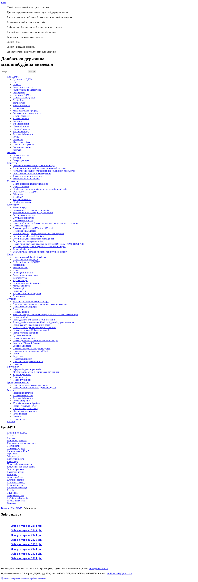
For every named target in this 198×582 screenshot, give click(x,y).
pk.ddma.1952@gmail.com (119, 573)
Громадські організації (18, 382)
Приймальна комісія (23, 220)
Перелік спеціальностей (24, 231)
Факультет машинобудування (27, 176)
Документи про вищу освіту (27, 113)
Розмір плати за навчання (25, 332)
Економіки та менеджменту (26, 178)
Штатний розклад (21, 129)
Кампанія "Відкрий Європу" (27, 343)
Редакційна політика (23, 393)
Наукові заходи (20, 280)
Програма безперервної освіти (28, 361)
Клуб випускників (22, 374)
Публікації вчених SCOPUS (26, 262)
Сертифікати (19, 92)
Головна (5, 508)
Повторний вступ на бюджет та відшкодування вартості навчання (45, 223)
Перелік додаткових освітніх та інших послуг (35, 340)
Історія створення (21, 400)
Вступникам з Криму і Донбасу (28, 236)
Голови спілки (20, 377)
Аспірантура (19, 296)
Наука (10, 254)
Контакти (17, 150)
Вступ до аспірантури (23, 218)
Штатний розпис (21, 126)
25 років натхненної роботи (26, 403)
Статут (16, 82)
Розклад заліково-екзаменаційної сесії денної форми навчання (43, 322)
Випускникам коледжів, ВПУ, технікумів (33, 212)
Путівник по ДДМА (23, 79)
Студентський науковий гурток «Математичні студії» (39, 246)
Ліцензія (17, 84)
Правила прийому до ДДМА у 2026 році (33, 228)
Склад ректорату (21, 155)
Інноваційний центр (23, 272)
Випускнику (13, 366)
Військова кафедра (22, 346)
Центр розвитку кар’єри (25, 306)
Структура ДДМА (22, 95)
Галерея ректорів (21, 160)
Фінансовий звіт (21, 123)
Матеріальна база (21, 142)
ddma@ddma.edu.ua (98, 568)
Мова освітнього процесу (25, 110)
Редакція (11, 390)
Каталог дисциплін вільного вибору (31, 301)
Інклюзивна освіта (22, 147)
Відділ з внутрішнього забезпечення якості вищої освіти (40, 189)
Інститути (12, 163)
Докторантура (20, 278)
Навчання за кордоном (24, 338)
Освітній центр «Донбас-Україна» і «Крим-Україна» (38, 233)
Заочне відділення (22, 249)
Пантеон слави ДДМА (24, 97)
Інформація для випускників (27, 369)
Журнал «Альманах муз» (25, 411)
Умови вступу (20, 207)
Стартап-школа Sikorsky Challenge (29, 257)
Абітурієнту (13, 204)
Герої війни (18, 100)
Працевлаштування (22, 359)
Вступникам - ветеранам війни (28, 241)
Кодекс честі (19, 356)
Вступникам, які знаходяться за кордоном (33, 238)
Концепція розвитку (23, 87)
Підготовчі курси (21, 225)
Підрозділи (12, 181)
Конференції (19, 265)
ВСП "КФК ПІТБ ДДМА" (26, 191)
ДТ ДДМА (18, 197)
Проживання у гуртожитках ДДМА (30, 351)
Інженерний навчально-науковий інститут (34, 165)
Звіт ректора (19, 103)
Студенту (11, 299)
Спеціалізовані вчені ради (25, 275)
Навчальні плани (21, 118)
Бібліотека (18, 194)
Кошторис (18, 121)
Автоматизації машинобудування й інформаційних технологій (44, 171)
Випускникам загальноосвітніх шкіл (31, 210)
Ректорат (11, 152)
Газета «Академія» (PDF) (25, 406)
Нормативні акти (21, 105)
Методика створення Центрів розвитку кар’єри (36, 372)
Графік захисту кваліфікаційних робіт (31, 325)
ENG (3, 2)
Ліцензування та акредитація (27, 90)
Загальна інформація (23, 134)
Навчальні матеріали (23, 395)
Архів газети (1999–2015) (25, 408)
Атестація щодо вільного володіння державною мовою (40, 304)
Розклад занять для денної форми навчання (34, 319)
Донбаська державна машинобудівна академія (23, 578)
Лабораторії (18, 288)
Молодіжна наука (21, 285)
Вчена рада (18, 108)
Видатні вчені (19, 291)
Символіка (18, 139)
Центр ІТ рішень (21, 186)
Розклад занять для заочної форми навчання (34, 327)
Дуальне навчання (22, 335)
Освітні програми (21, 116)
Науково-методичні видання (27, 293)
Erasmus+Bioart (20, 267)
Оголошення (19, 419)
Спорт (16, 353)
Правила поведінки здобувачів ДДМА (31, 348)
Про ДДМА (13, 76)
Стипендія (18, 309)
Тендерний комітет (22, 199)
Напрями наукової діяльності (27, 283)
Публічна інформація (23, 144)
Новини (17, 416)
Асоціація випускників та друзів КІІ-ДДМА (34, 387)
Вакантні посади (21, 131)
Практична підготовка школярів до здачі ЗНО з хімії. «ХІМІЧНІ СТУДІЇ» (49, 244)
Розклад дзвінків (21, 317)
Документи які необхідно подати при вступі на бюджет (40, 252)
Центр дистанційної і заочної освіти (30, 184)
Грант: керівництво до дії (25, 259)
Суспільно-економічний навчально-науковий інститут (39, 168)
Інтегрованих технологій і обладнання (32, 173)
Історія (16, 137)
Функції (17, 157)
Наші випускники (22, 380)
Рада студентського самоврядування (30, 385)
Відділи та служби (22, 202)
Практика (17, 364)
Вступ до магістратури (24, 215)
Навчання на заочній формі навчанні (31, 330)
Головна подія (20, 413)
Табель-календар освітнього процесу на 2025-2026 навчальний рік (45, 314)
